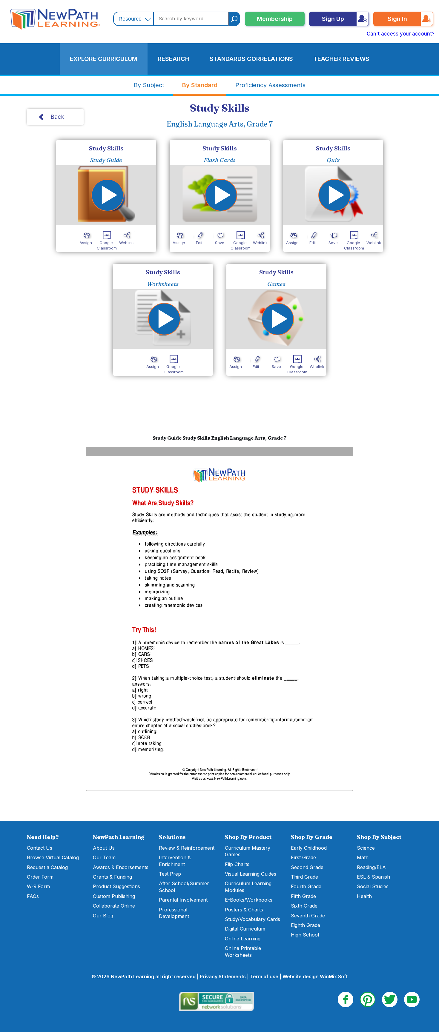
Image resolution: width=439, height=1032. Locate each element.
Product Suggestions (116, 886)
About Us (104, 848)
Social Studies (373, 886)
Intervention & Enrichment (175, 860)
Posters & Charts (244, 910)
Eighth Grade (305, 925)
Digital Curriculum (245, 929)
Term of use (264, 976)
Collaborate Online (114, 906)
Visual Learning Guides (250, 874)
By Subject (149, 85)
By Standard (199, 85)
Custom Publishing (114, 896)
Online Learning (242, 939)
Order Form (40, 877)
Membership (275, 18)
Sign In (397, 18)
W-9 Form (38, 886)
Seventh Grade (308, 916)
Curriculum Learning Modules (248, 886)
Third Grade (304, 877)
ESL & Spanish (373, 877)
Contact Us (39, 848)
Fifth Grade (303, 896)
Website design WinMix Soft (315, 976)
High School (305, 935)
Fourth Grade (306, 886)
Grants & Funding (112, 877)
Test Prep (170, 874)
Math (363, 857)
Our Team (104, 857)
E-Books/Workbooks (248, 900)
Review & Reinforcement (186, 848)
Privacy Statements (223, 976)
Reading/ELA (371, 867)
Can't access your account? (401, 34)
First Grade (303, 857)
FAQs (33, 896)
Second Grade (307, 867)
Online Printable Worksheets (243, 951)
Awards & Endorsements (120, 867)
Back (57, 116)
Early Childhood (309, 848)
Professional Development (174, 913)
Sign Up (333, 18)
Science (366, 848)
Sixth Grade (304, 906)
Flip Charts (237, 864)
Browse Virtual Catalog (53, 857)
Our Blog (103, 916)
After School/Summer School (184, 886)
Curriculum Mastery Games (247, 851)
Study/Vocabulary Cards (252, 919)
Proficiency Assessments (270, 85)
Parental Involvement (183, 900)
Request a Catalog (47, 867)
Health (364, 896)
